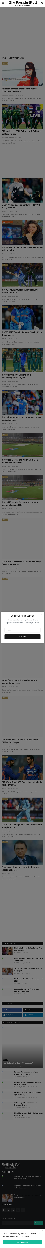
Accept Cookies (22, 1242)
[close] (43, 1231)
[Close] (41, 614)
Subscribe (22, 637)
